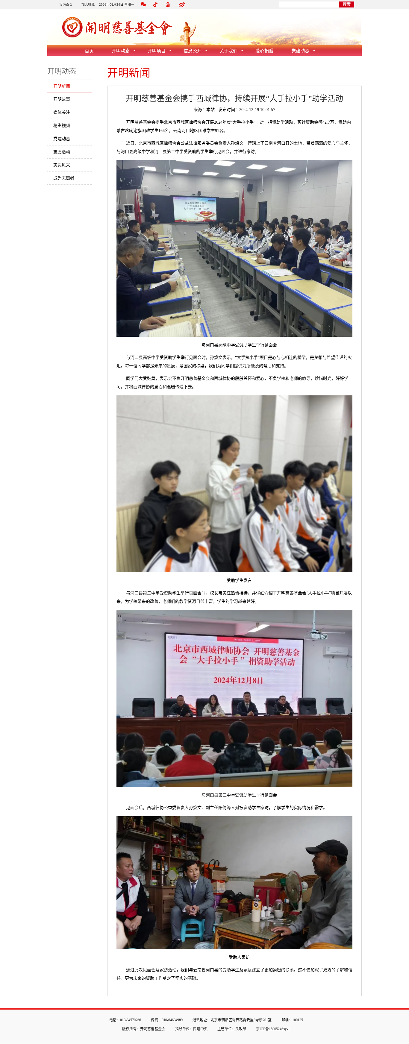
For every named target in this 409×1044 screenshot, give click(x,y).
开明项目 (157, 50)
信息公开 (193, 50)
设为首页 (65, 4)
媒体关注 (61, 112)
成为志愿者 (63, 178)
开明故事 (61, 99)
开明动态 (121, 50)
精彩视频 (61, 125)
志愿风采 (61, 165)
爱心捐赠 (264, 50)
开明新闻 (61, 86)
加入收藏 (88, 4)
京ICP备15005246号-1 (273, 1029)
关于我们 (228, 50)
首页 (89, 50)
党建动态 (300, 50)
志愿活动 (61, 152)
